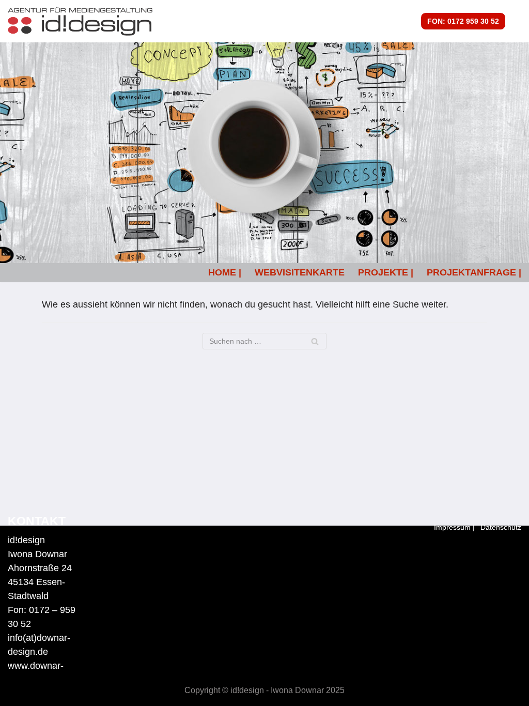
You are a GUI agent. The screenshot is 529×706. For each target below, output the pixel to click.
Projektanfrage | (474, 272)
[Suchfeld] (314, 341)
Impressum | (454, 527)
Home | (224, 272)
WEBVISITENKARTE (300, 272)
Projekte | (385, 272)
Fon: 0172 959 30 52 (463, 21)
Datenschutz (500, 527)
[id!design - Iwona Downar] (80, 21)
